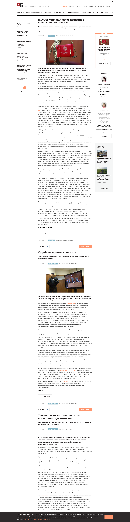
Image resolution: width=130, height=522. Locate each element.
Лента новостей (23, 20)
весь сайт (108, 6)
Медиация (100, 12)
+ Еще (106, 12)
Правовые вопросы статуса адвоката (64, 35)
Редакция (67, 2)
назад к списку (46, 233)
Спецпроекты (92, 6)
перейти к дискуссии (104, 63)
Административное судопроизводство (68, 263)
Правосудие (48, 12)
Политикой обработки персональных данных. (38, 519)
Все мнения (104, 136)
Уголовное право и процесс (65, 429)
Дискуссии (71, 6)
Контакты (61, 2)
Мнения (78, 6)
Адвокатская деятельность (34, 12)
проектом (46, 482)
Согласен (108, 516)
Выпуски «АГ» (47, 2)
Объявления (101, 6)
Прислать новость (85, 246)
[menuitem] (20, 12)
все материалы (104, 188)
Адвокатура (20, 12)
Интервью (85, 6)
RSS (99, 1)
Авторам (54, 2)
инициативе (71, 303)
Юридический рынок (88, 12)
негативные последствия (67, 370)
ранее (49, 75)
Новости (65, 6)
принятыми (67, 381)
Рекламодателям (76, 2)
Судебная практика (73, 12)
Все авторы (85, 2)
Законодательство (59, 12)
